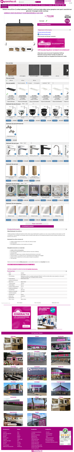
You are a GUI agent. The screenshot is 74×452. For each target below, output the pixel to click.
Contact (5, 432)
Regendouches (34, 437)
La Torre (19, 443)
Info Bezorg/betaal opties (45, 34)
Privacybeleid (6, 445)
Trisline (18, 445)
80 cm (34, 80)
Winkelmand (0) (60, 3)
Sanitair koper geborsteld (36, 446)
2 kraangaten (37, 83)
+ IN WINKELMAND (44, 24)
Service (4, 443)
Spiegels (19, 5)
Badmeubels (12, 5)
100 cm (11, 80)
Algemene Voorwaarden (8, 446)
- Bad (47, 436)
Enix (18, 440)
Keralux (19, 442)
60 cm (22, 80)
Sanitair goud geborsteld (36, 445)
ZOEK (39, 2)
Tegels (63, 5)
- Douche (47, 432)
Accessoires (4, 7)
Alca (18, 432)
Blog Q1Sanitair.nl (49, 439)
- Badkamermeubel (50, 437)
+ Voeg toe (8, 120)
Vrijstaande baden (35, 439)
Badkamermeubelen (35, 435)
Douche (25, 5)
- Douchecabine (49, 433)
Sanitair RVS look (35, 443)
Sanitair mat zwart (35, 442)
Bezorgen (5, 435)
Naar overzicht (37, 223)
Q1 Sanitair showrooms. (32, 269)
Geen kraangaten (22, 83)
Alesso (18, 435)
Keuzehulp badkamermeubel (52, 442)
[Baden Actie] (47, 317)
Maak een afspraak (7, 433)
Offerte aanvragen (7, 440)
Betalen (4, 436)
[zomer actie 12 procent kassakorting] (51, 42)
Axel (18, 433)
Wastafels (57, 5)
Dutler (18, 437)
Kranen (36, 5)
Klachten (5, 442)
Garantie (5, 439)
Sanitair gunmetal (35, 447)
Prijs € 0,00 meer (11, 98)
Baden (31, 5)
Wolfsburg (19, 446)
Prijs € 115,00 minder (22, 98)
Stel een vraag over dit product (44, 32)
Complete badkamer (50, 440)
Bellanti (18, 436)
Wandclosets (34, 436)
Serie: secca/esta (38, 302)
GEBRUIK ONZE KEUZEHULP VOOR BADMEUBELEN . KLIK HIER (21, 264)
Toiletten (50, 5)
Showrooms (4, 5)
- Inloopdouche (49, 435)
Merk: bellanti (19, 302)
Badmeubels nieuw (55, 302)
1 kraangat (30, 83)
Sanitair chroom (34, 440)
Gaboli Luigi (19, 439)
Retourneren (5, 437)
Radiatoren (43, 5)
